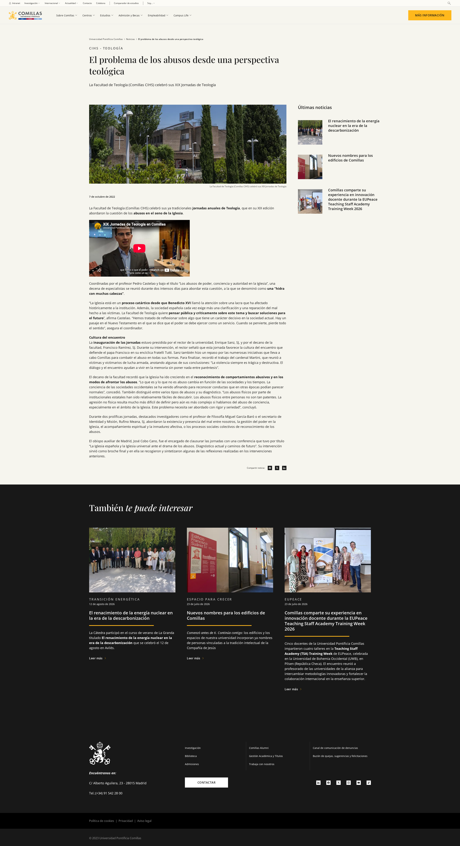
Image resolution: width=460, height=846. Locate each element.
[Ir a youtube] (358, 782)
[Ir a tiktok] (369, 782)
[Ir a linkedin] (282, 468)
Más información (430, 15)
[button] (340, 136)
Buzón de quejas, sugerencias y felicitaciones (340, 756)
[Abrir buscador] (449, 3)
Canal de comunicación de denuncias (335, 748)
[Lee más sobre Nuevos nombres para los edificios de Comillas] (230, 560)
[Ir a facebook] (268, 468)
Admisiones (192, 764)
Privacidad (126, 821)
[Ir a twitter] (275, 468)
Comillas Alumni (259, 748)
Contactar (206, 782)
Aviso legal (144, 821)
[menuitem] (14, 3)
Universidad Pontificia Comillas (106, 39)
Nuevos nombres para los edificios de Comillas (350, 158)
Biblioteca (191, 756)
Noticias (130, 39)
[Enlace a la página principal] (27, 15)
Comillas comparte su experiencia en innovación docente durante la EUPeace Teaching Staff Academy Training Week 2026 (353, 199)
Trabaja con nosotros (261, 764)
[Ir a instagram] (348, 782)
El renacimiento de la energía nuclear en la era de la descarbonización (354, 126)
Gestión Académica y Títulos (266, 756)
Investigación (193, 748)
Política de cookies (101, 821)
